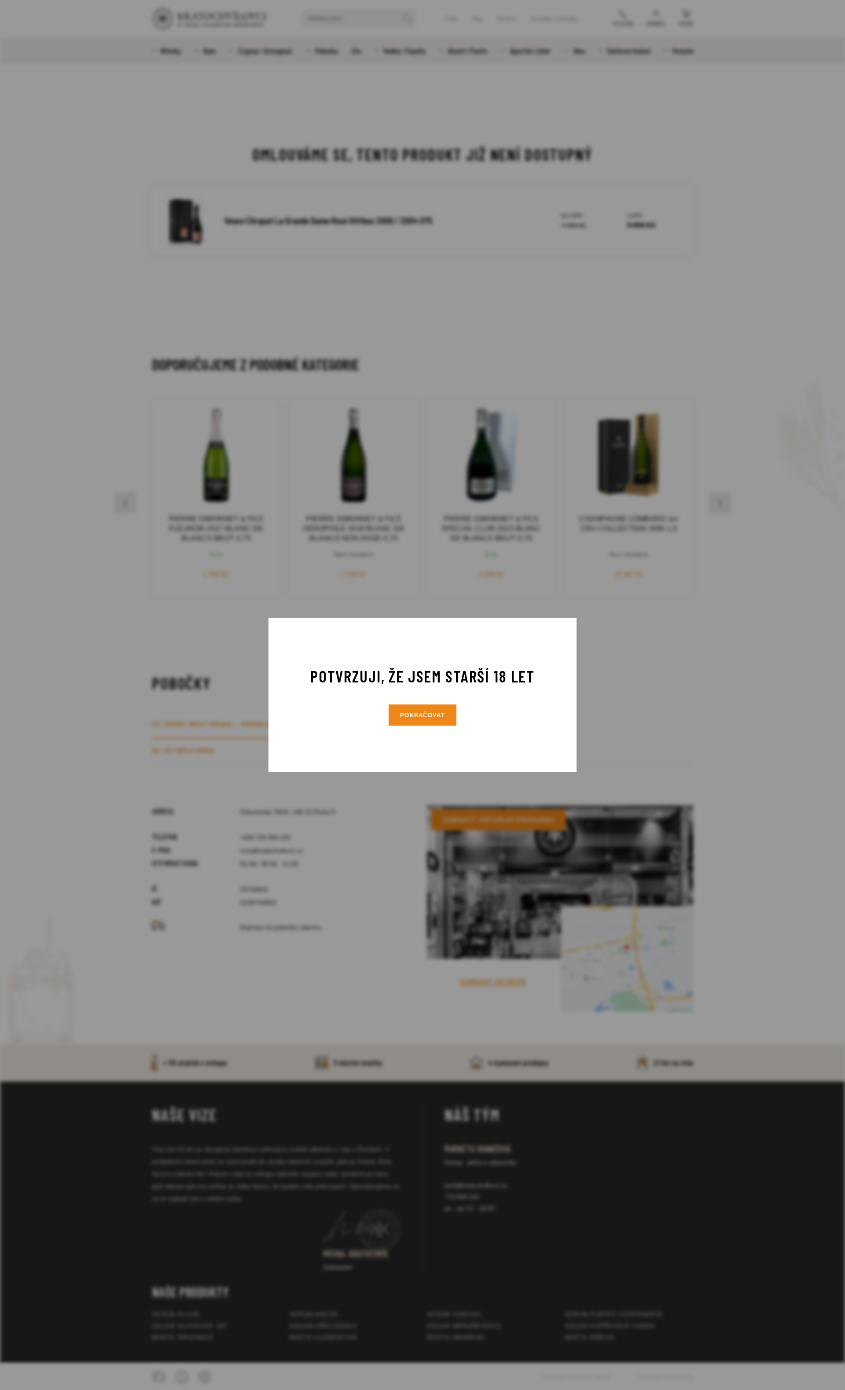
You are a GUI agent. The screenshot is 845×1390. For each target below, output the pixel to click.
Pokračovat (422, 715)
